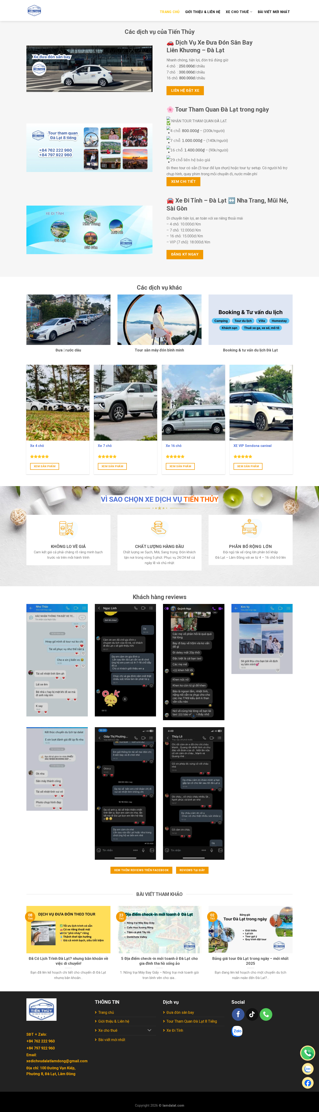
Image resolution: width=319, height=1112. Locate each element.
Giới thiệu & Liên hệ (202, 12)
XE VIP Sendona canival (253, 446)
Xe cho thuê (237, 12)
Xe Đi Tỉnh (175, 1030)
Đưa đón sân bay (180, 1012)
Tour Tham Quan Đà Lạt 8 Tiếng (192, 1021)
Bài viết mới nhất (274, 12)
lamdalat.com (173, 1106)
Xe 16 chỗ (173, 446)
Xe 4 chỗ (37, 446)
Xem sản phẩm (44, 466)
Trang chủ (170, 12)
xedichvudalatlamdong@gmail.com (57, 1061)
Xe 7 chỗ (105, 446)
